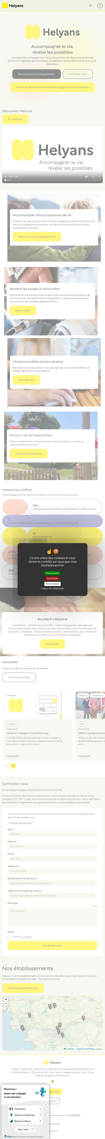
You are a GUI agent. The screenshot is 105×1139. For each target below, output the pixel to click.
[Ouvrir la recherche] (100, 5)
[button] (6, 999)
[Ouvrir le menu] (90, 5)
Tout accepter (52, 573)
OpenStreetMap (86, 1048)
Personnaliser (52, 584)
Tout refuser (52, 578)
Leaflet (70, 1048)
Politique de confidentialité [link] (52, 588)
